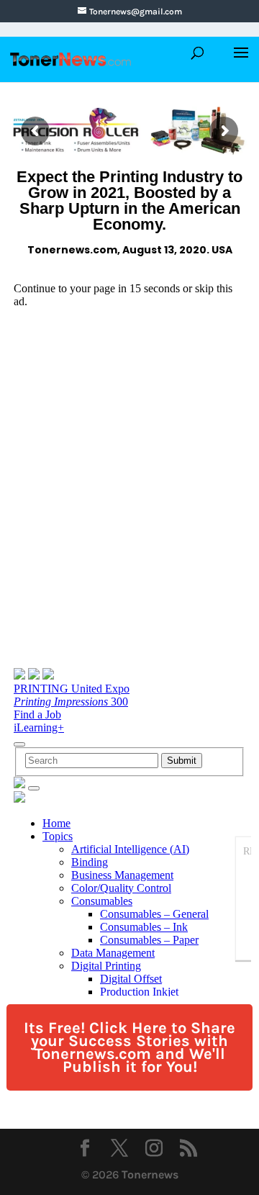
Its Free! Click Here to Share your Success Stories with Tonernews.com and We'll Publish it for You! (129, 1047)
